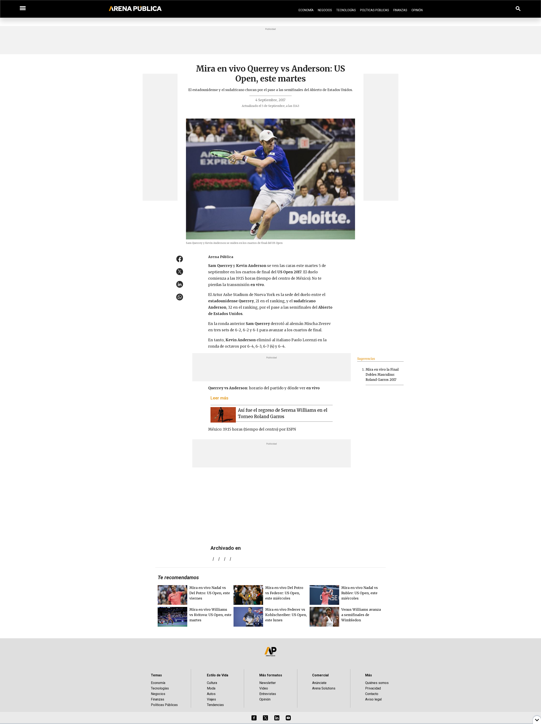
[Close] (296, 329)
